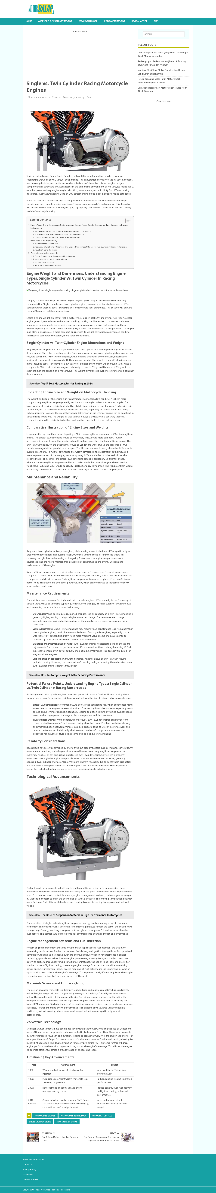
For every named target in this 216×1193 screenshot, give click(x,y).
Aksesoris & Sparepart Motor (55, 21)
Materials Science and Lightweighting (51, 259)
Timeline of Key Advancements (48, 265)
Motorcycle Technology (73, 1116)
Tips (156, 21)
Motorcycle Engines (45, 1116)
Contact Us (28, 1164)
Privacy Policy (29, 1169)
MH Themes (65, 1190)
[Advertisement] (80, 56)
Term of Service (30, 1179)
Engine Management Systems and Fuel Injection (55, 256)
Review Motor (140, 21)
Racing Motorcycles (102, 1116)
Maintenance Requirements (46, 244)
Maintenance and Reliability (44, 240)
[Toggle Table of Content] (126, 220)
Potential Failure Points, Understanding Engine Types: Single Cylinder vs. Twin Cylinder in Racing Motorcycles (81, 247)
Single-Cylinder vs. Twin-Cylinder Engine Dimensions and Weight (63, 231)
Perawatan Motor (114, 21)
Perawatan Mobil (88, 21)
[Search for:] (163, 34)
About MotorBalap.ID (33, 1159)
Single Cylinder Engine (40, 1122)
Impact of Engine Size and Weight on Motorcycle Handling (59, 234)
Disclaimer (28, 1174)
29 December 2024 (40, 97)
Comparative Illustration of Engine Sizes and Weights (57, 237)
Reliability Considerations (46, 250)
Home (29, 21)
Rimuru (58, 97)
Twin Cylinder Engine (67, 1122)
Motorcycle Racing (75, 97)
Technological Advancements (44, 253)
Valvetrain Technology (44, 262)
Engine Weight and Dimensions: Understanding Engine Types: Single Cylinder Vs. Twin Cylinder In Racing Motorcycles (79, 226)
